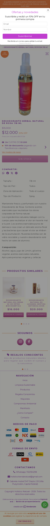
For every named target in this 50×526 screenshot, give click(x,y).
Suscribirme (25, 36)
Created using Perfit (25, 43)
